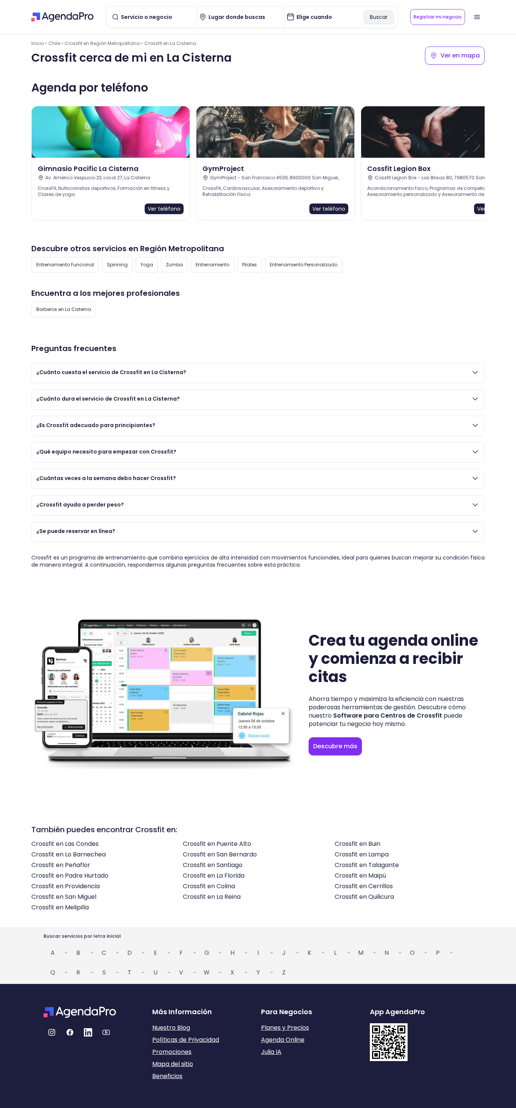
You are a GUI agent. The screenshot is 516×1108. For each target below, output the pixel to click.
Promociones (172, 1051)
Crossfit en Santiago (213, 865)
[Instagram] (51, 1032)
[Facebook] (70, 1032)
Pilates (249, 264)
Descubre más (335, 746)
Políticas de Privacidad (185, 1039)
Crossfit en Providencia (65, 886)
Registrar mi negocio (438, 17)
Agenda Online (282, 1039)
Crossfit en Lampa (362, 854)
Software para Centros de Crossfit (387, 715)
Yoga (147, 264)
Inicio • (39, 43)
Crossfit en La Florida (213, 875)
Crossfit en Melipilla (60, 907)
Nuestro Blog (171, 1027)
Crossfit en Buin (357, 843)
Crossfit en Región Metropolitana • (104, 43)
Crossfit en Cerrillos (364, 886)
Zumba (174, 264)
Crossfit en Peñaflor (60, 865)
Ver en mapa (460, 55)
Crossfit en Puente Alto (217, 843)
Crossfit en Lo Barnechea (68, 854)
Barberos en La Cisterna (63, 309)
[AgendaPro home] (62, 17)
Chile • (55, 43)
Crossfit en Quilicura (364, 896)
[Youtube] (106, 1032)
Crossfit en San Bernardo (220, 854)
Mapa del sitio (172, 1064)
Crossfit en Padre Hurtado (69, 875)
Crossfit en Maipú (360, 875)
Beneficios (167, 1076)
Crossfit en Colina (209, 886)
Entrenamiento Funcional (65, 264)
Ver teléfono (164, 209)
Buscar (379, 17)
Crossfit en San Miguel (63, 896)
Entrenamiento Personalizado (303, 264)
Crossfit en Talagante (367, 865)
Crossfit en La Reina (212, 896)
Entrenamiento (212, 264)
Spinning (117, 264)
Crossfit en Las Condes (65, 843)
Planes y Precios (285, 1027)
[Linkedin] (88, 1032)
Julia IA (271, 1051)
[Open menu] (477, 17)
